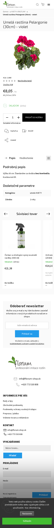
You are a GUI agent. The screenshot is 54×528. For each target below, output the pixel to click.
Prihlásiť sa (27, 334)
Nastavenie (27, 514)
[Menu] (49, 4)
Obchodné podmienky (13, 405)
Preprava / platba (11, 413)
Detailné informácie (12, 123)
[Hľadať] (37, 4)
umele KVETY (36, 193)
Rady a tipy (8, 401)
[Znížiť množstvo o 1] (7, 118)
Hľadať (12, 455)
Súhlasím (27, 521)
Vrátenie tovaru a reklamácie (16, 417)
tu (39, 508)
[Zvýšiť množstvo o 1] (18, 118)
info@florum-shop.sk (29, 378)
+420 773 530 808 (29, 384)
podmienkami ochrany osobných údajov (27, 343)
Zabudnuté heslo (10, 497)
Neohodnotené (25, 81)
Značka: (8, 84)
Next (49, 214)
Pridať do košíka (34, 117)
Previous (6, 214)
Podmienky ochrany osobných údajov (19, 409)
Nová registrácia (9, 493)
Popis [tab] (12, 158)
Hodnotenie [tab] (26, 158)
